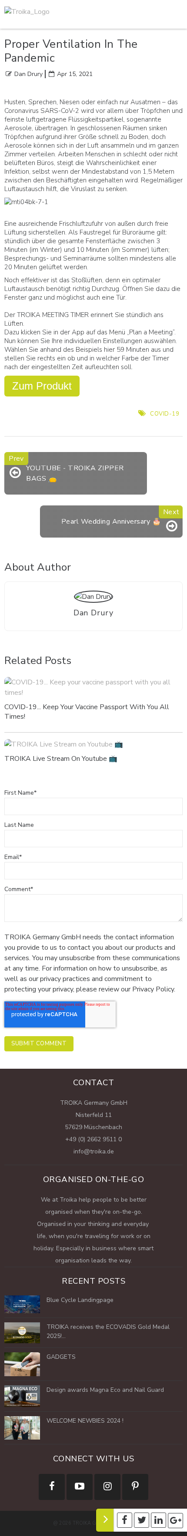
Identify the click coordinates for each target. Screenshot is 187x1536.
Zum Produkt (42, 386)
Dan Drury (28, 74)
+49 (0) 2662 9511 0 (93, 1139)
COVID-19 (164, 414)
